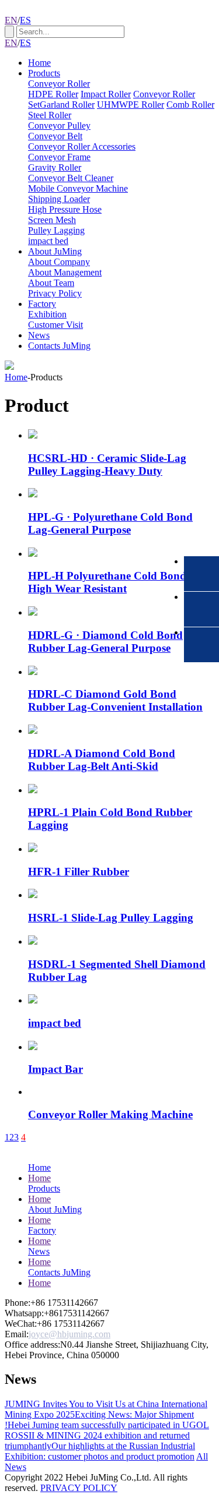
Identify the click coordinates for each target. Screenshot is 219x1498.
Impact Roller (106, 94)
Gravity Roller (54, 167)
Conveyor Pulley (59, 125)
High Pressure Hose (65, 209)
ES (25, 20)
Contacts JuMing (59, 346)
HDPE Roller (53, 94)
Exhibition (47, 314)
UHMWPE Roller (130, 104)
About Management (65, 272)
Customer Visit (55, 325)
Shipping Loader (59, 199)
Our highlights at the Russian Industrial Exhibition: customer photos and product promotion (100, 1451)
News (39, 335)
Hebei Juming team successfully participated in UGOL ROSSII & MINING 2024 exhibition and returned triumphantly (107, 1435)
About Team (51, 283)
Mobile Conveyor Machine (78, 188)
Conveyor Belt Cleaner (70, 178)
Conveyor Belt (55, 136)
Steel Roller (49, 115)
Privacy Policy (55, 293)
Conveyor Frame (59, 157)
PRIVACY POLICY (78, 1488)
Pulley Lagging (56, 230)
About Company (59, 262)
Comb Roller (190, 104)
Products (44, 73)
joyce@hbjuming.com (69, 1334)
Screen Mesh (52, 220)
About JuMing (55, 251)
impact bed (48, 241)
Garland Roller (67, 104)
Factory (42, 304)
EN (11, 20)
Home (39, 63)
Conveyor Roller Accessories (81, 146)
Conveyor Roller (59, 84)
